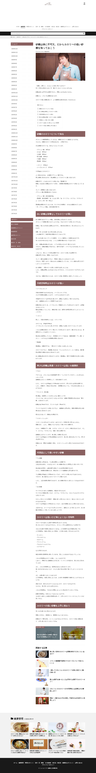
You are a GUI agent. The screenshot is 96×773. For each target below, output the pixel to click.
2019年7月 (14, 107)
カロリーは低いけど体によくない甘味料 (48, 122)
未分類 (14, 239)
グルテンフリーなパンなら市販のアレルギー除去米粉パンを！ (57, 751)
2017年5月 (14, 202)
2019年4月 (14, 118)
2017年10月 (14, 184)
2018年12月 (14, 133)
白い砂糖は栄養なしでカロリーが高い (47, 111)
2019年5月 (14, 114)
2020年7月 (14, 67)
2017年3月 (14, 210)
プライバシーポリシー (47, 29)
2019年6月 (14, 111)
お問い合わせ (75, 26)
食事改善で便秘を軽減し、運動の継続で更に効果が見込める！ (76, 751)
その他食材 (47, 26)
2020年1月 (14, 89)
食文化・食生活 (55, 26)
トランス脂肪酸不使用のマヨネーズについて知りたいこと (67, 662)
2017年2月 (14, 213)
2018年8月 (14, 147)
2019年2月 (14, 125)
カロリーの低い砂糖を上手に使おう (47, 125)
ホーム (15, 762)
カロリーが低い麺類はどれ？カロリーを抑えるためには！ (19, 734)
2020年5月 (14, 74)
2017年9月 (14, 188)
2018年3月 (14, 166)
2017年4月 (14, 206)
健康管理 (23, 26)
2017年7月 (14, 195)
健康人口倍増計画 (52, 768)
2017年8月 (14, 191)
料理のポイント (30, 26)
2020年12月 (14, 48)
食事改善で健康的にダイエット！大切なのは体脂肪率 (38, 751)
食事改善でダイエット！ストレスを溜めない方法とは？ (76, 734)
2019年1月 (14, 129)
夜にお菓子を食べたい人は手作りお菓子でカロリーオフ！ (67, 680)
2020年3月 (14, 81)
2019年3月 (14, 122)
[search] (83, 33)
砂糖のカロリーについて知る (45, 108)
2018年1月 (14, 173)
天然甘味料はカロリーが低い (45, 114)
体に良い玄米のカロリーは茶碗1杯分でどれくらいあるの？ (67, 652)
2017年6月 (14, 199)
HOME (17, 26)
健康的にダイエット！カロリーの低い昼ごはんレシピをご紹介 (57, 734)
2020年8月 (14, 63)
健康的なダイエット (66, 26)
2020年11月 (14, 52)
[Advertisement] (48, 15)
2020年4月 (14, 78)
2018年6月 (14, 155)
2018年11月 (14, 136)
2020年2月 (14, 85)
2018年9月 (14, 144)
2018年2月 (14, 169)
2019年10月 (14, 100)
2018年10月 (14, 140)
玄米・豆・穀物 (39, 26)
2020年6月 (14, 70)
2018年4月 (14, 162)
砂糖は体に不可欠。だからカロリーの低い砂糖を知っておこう (35, 37)
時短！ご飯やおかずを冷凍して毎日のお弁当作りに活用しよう (67, 699)
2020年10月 (14, 56)
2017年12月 (14, 177)
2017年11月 (14, 180)
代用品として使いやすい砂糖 (45, 120)
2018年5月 (14, 158)
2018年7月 (14, 151)
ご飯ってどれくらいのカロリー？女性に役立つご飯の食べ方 (67, 671)
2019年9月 (14, 103)
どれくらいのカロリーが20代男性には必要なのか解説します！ (67, 690)
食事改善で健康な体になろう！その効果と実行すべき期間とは (38, 734)
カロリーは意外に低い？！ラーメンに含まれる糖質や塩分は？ (19, 751)
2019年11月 (14, 96)
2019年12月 (14, 92)
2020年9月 (14, 59)
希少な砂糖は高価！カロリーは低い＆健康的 (49, 117)
